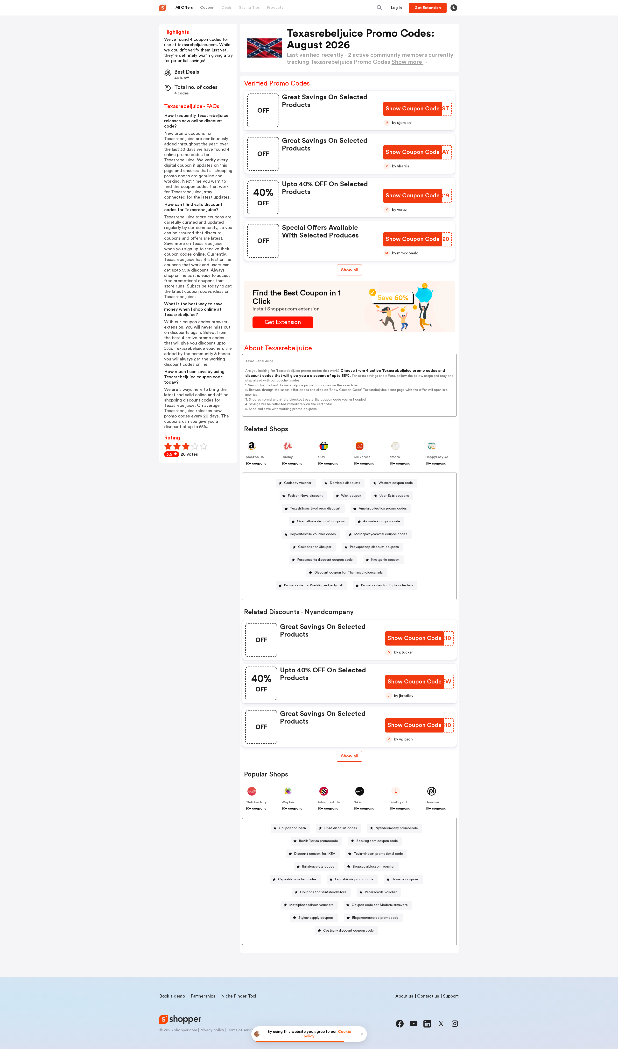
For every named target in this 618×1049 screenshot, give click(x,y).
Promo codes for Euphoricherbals (387, 585)
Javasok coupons (405, 879)
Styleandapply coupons (316, 918)
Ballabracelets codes (318, 866)
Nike (357, 802)
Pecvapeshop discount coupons (374, 547)
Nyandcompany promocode (396, 828)
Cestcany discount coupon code (348, 930)
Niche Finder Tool (238, 996)
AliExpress (361, 457)
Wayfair (288, 802)
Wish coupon (351, 495)
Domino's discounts (345, 483)
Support (451, 996)
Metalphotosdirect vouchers (311, 905)
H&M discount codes (340, 828)
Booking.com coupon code (377, 841)
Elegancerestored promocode (375, 918)
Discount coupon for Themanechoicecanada (348, 572)
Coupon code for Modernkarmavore (380, 905)
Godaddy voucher (297, 483)
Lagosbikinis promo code (354, 879)
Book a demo (172, 996)
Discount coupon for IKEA (314, 853)
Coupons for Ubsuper (314, 547)
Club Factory (256, 802)
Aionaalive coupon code (381, 521)
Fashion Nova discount (305, 495)
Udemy (287, 457)
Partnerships (203, 996)
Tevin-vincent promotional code (378, 853)
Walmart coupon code (396, 483)
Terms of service (241, 1030)
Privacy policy (212, 1030)
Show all (349, 270)
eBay (321, 457)
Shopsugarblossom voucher (373, 866)
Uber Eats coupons (394, 495)
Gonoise (432, 802)
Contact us (428, 996)
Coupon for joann (292, 828)
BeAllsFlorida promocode (318, 841)
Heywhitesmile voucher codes (313, 534)
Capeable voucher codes (297, 879)
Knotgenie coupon (385, 559)
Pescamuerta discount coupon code (325, 559)
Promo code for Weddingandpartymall (313, 585)
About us (404, 996)
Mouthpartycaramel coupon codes (380, 534)
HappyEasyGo (436, 457)
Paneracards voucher (381, 892)
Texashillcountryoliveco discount (315, 508)
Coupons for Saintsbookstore (323, 892)
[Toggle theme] (454, 7)
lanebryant (398, 802)
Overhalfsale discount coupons (321, 521)
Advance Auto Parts (333, 802)
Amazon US (255, 457)
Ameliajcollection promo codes (383, 508)
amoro (394, 457)
